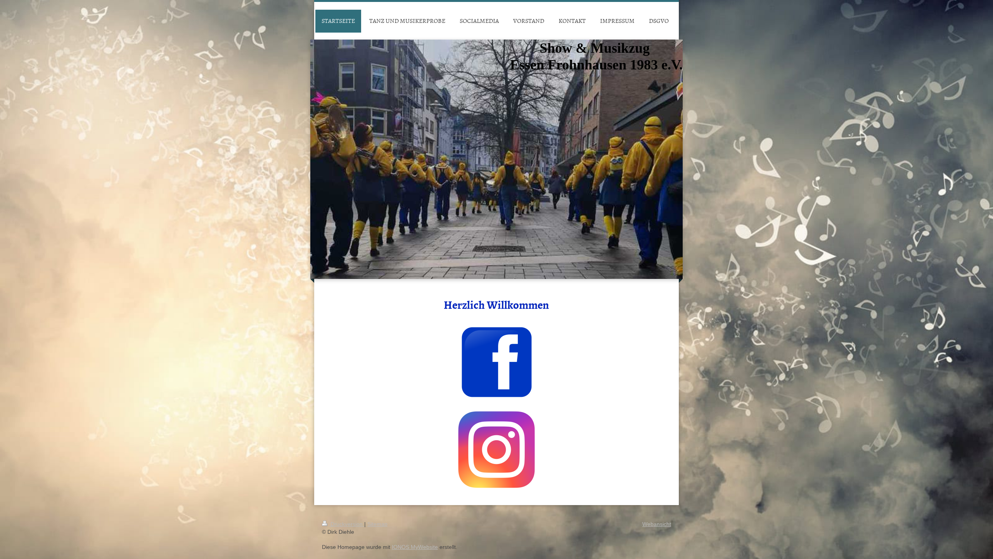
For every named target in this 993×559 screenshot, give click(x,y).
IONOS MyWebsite (415, 547)
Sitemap (377, 524)
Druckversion (346, 524)
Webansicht (656, 524)
